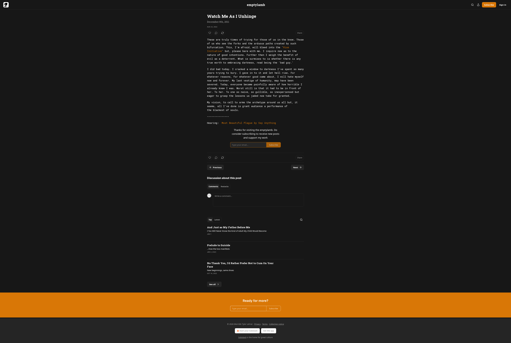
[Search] (472, 4)
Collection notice (276, 324)
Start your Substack (248, 330)
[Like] (209, 33)
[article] (255, 232)
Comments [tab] (213, 186)
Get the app (268, 330)
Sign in (502, 4)
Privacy (257, 324)
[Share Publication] (478, 4)
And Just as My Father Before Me (228, 227)
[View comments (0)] (216, 33)
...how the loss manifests (218, 248)
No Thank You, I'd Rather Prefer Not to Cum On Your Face (240, 264)
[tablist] (218, 186)
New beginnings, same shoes (220, 270)
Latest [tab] (217, 220)
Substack (242, 337)
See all (212, 284)
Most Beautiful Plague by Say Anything (249, 122)
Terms (265, 324)
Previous (217, 167)
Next (295, 167)
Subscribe (489, 4)
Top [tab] (210, 220)
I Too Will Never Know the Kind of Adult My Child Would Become (236, 231)
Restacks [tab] (224, 186)
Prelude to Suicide (218, 245)
